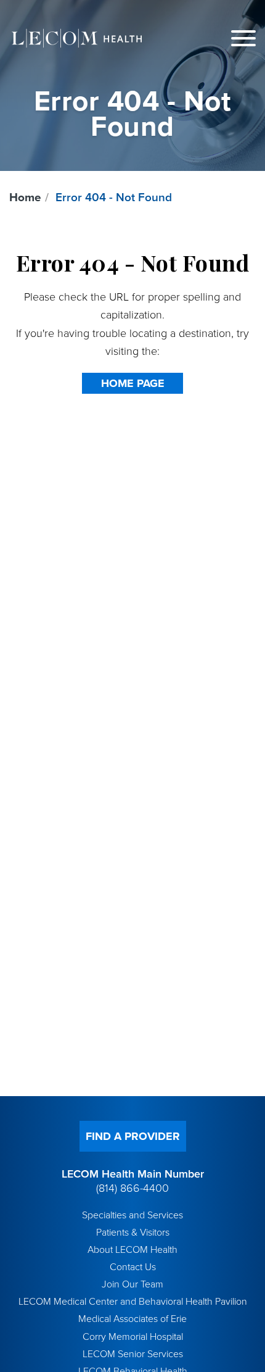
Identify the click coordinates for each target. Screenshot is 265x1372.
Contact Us (133, 1267)
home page (133, 383)
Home (25, 197)
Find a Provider (133, 1136)
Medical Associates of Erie (132, 1319)
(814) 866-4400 (132, 1188)
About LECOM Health (132, 1250)
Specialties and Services (132, 1215)
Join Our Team (132, 1284)
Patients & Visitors (132, 1232)
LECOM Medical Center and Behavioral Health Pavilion (132, 1301)
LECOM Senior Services (133, 1354)
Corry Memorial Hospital (133, 1337)
